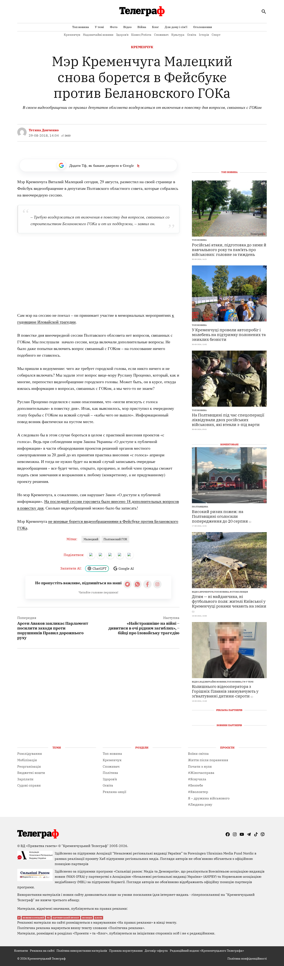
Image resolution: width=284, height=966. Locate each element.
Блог (155, 27)
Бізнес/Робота (141, 35)
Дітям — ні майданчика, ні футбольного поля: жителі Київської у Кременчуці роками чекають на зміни (229, 601)
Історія (204, 35)
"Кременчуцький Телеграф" (85, 846)
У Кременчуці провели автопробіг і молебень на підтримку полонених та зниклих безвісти (229, 334)
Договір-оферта (156, 950)
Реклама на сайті (42, 950)
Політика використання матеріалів (82, 950)
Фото (113, 27)
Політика (110, 773)
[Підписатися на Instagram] (157, 584)
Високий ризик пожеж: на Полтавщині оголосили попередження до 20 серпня (220, 516)
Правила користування (126, 950)
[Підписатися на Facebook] (147, 584)
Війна (141, 27)
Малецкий (91, 539)
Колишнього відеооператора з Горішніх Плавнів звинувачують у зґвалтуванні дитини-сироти (225, 691)
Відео (127, 27)
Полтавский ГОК (115, 539)
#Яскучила (197, 779)
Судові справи (29, 785)
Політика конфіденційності (247, 958)
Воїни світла (198, 753)
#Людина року (200, 804)
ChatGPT (99, 568)
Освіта (191, 35)
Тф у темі (247, 682)
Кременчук (72, 35)
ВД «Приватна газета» (39, 846)
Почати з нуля (200, 766)
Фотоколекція (239, 592)
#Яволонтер (198, 792)
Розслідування (29, 753)
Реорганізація (29, 766)
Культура (177, 35)
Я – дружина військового (209, 798)
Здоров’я (122, 35)
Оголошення (202, 27)
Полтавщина (200, 507)
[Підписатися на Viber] (137, 584)
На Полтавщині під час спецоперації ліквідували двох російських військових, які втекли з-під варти (228, 419)
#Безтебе (195, 785)
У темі (99, 27)
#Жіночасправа (201, 773)
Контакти (21, 950)
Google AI (126, 568)
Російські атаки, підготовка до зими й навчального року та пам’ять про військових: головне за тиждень (229, 249)
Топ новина (80, 27)
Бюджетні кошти (31, 773)
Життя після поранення (208, 760)
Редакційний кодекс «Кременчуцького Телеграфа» (207, 950)
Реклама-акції (114, 792)
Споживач (161, 35)
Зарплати (25, 779)
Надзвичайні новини (98, 35)
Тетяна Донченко (44, 130)
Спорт (216, 35)
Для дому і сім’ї (176, 27)
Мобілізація (27, 760)
